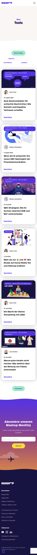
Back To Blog (18, 53)
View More (18, 388)
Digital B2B (5, 494)
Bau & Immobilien (7, 517)
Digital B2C (5, 498)
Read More (8, 117)
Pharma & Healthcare (8, 513)
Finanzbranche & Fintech (10, 510)
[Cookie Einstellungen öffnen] (3, 551)
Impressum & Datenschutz (10, 536)
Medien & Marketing (8, 501)
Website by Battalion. (9, 549)
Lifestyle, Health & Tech (9, 505)
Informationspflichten (8, 539)
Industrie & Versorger (8, 520)
